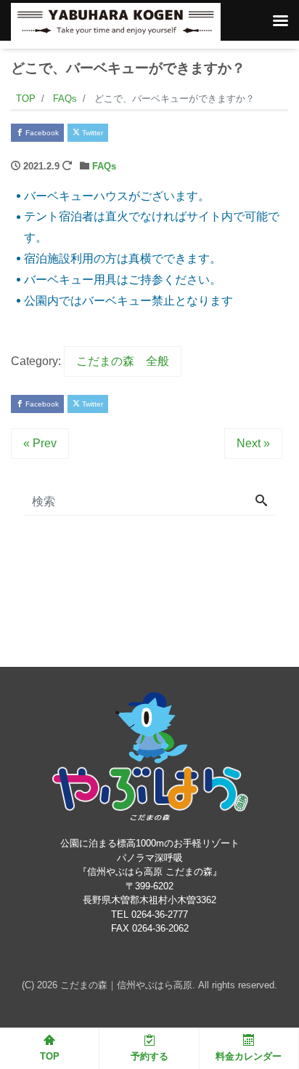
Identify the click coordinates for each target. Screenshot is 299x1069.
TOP (50, 1056)
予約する (149, 1056)
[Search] (261, 502)
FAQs (104, 166)
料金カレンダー (249, 1056)
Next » (253, 443)
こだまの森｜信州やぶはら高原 (126, 985)
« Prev (40, 443)
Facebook (41, 133)
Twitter (91, 133)
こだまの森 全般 (122, 361)
